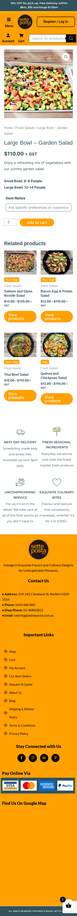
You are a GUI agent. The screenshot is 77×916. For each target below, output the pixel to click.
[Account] (8, 35)
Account (8, 41)
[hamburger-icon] (8, 19)
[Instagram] (33, 758)
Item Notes (15, 198)
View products (16, 317)
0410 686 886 (25, 605)
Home (8, 128)
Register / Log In (56, 22)
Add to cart (37, 222)
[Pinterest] (55, 758)
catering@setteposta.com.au (34, 615)
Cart (21, 41)
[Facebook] (21, 758)
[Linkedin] (44, 758)
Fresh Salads (25, 128)
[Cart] (21, 35)
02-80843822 (33, 610)
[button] (66, 56)
